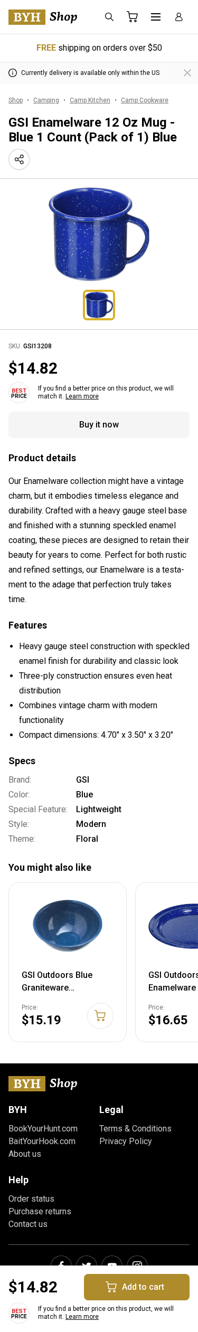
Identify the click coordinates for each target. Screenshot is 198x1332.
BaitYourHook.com (42, 1141)
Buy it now (99, 425)
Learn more (82, 396)
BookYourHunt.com (43, 1129)
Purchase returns (39, 1211)
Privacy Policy (125, 1141)
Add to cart (143, 1287)
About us (24, 1154)
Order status (31, 1199)
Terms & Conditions (135, 1129)
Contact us (28, 1224)
